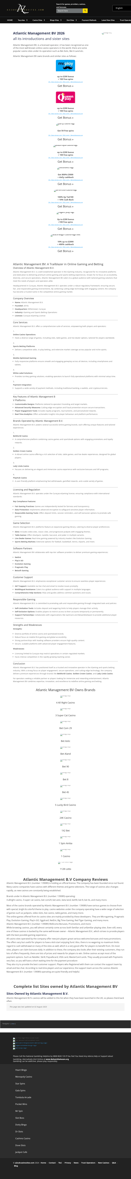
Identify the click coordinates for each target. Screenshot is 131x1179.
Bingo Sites (54, 20)
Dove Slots (20, 1145)
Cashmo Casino (22, 1138)
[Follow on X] (23, 1172)
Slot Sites (70, 20)
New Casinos (103, 1163)
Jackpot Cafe (21, 1152)
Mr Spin (19, 1111)
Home (43, 1163)
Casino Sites (37, 20)
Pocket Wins (21, 1104)
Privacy (68, 1163)
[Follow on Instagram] (30, 1172)
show (13, 1024)
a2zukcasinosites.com (24, 1163)
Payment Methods (89, 20)
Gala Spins (20, 1090)
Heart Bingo (21, 1070)
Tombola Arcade (23, 1097)
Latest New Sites (108, 20)
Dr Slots (19, 1131)
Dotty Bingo (21, 1124)
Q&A (114, 1163)
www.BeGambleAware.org (57, 1059)
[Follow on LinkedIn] (38, 1172)
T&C (60, 1163)
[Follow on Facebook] (16, 1172)
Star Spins (20, 1083)
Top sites (21, 20)
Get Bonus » (65, 117)
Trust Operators (88, 1163)
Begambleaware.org (77, 82)
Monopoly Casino (23, 1076)
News (76, 1163)
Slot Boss (19, 1117)
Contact (52, 1163)
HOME (10, 20)
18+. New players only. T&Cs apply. (59, 82)
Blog (16, 1166)
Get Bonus (64, 86)
